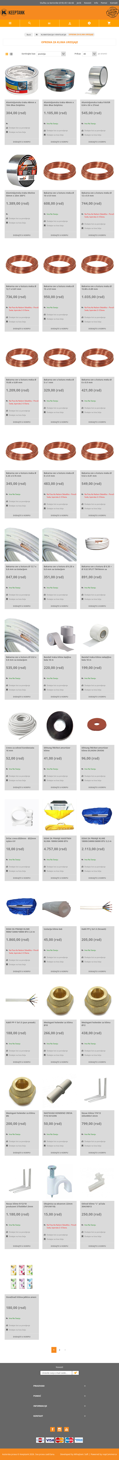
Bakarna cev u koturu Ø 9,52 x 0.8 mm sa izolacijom (21, 658)
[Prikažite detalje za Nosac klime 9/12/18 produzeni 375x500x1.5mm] (22, 1181)
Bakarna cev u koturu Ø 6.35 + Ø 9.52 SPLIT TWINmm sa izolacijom (97, 569)
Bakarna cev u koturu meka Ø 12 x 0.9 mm (97, 194)
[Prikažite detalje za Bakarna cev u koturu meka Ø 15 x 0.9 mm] (59, 264)
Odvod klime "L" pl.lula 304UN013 (93, 1205)
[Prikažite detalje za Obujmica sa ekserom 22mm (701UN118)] (59, 1181)
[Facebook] (52, 1429)
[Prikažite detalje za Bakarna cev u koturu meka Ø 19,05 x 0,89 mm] (22, 357)
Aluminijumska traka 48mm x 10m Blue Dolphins (21, 103)
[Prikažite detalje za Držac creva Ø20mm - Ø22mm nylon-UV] (22, 816)
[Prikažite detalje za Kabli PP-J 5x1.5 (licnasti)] (97, 907)
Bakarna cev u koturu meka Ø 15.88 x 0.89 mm (97, 287)
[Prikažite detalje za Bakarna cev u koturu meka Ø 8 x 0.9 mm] (59, 451)
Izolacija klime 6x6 (53, 929)
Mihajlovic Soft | (82, 1454)
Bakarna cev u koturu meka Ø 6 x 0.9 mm (97, 381)
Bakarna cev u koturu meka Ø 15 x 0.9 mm (59, 287)
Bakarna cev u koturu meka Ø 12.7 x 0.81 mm (21, 287)
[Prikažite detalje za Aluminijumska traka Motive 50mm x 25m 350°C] (22, 171)
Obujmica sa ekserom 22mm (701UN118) (58, 1205)
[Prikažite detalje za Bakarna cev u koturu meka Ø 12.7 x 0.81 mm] (22, 264)
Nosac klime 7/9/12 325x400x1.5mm (91, 1114)
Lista (11, 54)
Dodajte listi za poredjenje (19, 128)
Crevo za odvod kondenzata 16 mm (20, 749)
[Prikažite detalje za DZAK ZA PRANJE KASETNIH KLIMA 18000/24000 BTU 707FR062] (59, 816)
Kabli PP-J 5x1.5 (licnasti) (94, 929)
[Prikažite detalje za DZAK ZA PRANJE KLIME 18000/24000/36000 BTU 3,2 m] (97, 816)
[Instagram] (59, 1429)
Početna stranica (36, 34)
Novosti (87, 2)
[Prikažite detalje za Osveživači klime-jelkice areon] (22, 1275)
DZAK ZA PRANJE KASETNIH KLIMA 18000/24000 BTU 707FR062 (57, 841)
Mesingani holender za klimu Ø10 (58, 1024)
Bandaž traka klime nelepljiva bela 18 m (96, 658)
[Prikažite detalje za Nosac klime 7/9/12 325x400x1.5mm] (97, 1091)
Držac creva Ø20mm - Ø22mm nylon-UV (21, 840)
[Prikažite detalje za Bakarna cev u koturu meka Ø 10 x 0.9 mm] (59, 171)
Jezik (79, 2)
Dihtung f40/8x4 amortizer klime (57, 749)
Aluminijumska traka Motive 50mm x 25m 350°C (20, 194)
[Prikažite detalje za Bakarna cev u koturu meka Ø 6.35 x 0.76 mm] (22, 451)
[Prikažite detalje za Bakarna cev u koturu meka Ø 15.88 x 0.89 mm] (97, 264)
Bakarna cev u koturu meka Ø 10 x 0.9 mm (59, 194)
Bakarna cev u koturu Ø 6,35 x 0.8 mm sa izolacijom (59, 568)
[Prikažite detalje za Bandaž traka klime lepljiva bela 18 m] (59, 635)
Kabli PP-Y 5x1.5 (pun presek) (20, 1022)
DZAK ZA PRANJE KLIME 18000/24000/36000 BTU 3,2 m (96, 840)
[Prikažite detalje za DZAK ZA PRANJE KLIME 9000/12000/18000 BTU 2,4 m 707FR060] (22, 907)
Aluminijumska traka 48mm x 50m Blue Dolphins (59, 103)
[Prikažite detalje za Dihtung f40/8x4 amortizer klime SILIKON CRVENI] (97, 725)
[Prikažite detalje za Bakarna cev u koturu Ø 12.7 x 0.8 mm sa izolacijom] (22, 544)
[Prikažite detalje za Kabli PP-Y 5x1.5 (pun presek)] (22, 1000)
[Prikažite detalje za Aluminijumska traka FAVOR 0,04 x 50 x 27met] (97, 80)
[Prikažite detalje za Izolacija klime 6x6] (59, 907)
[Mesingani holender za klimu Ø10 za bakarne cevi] (59, 1000)
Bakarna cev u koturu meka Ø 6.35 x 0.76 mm (21, 474)
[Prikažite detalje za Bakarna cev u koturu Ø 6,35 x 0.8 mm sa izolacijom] (59, 544)
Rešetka (7, 54)
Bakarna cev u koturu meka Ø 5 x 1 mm (59, 381)
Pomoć (104, 2)
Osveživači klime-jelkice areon (21, 1297)
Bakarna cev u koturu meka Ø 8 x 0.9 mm (59, 474)
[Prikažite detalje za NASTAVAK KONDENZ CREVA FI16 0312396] (59, 1091)
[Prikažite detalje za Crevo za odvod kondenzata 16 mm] (22, 725)
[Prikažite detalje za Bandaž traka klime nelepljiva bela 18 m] (97, 635)
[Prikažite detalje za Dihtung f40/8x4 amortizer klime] (59, 725)
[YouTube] (66, 1429)
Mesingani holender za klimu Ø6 (20, 1114)
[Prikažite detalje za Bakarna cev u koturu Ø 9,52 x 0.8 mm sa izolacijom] (22, 635)
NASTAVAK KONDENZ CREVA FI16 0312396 (58, 1114)
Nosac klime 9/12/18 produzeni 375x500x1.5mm (19, 1205)
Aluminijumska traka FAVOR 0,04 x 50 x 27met (96, 103)
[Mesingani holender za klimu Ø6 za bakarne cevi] (22, 1091)
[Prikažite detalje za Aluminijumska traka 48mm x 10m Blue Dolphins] (22, 80)
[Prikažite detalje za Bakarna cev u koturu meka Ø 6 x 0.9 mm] (97, 357)
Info (96, 2)
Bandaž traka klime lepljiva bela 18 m (57, 658)
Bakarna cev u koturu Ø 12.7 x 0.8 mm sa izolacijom (21, 568)
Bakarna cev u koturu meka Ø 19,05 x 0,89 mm (21, 381)
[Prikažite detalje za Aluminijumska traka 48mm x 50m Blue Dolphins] (59, 80)
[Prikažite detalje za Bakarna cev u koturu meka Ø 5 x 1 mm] (59, 357)
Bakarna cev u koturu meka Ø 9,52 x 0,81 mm (97, 474)
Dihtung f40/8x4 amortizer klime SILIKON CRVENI (95, 749)
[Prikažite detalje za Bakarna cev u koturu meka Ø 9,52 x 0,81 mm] (97, 451)
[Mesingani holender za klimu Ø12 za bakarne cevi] (97, 1000)
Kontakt (114, 2)
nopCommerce (110, 1454)
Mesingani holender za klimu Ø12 (96, 1024)
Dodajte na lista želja (17, 132)
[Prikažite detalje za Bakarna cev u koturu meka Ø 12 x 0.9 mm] (97, 171)
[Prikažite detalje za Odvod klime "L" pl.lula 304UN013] (97, 1181)
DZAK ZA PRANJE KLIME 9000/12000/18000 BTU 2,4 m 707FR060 (20, 932)
